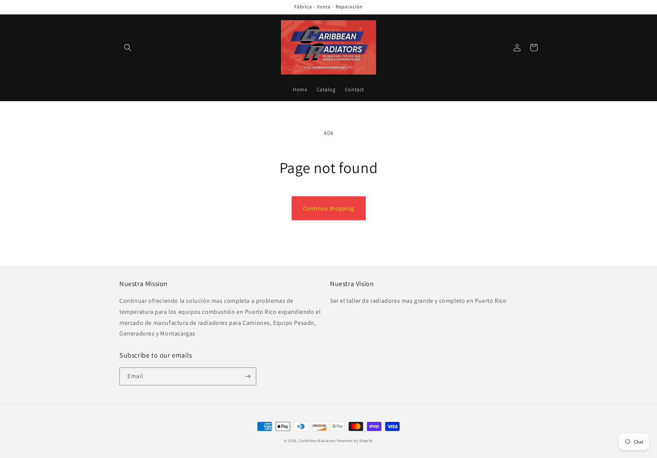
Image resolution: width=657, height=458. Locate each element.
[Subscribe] (247, 376)
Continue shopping (328, 208)
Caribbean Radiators (318, 440)
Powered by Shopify (355, 440)
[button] (127, 47)
